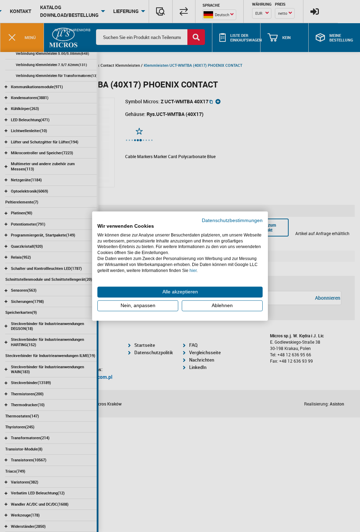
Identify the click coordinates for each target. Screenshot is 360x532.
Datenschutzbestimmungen (232, 220)
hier (193, 270)
